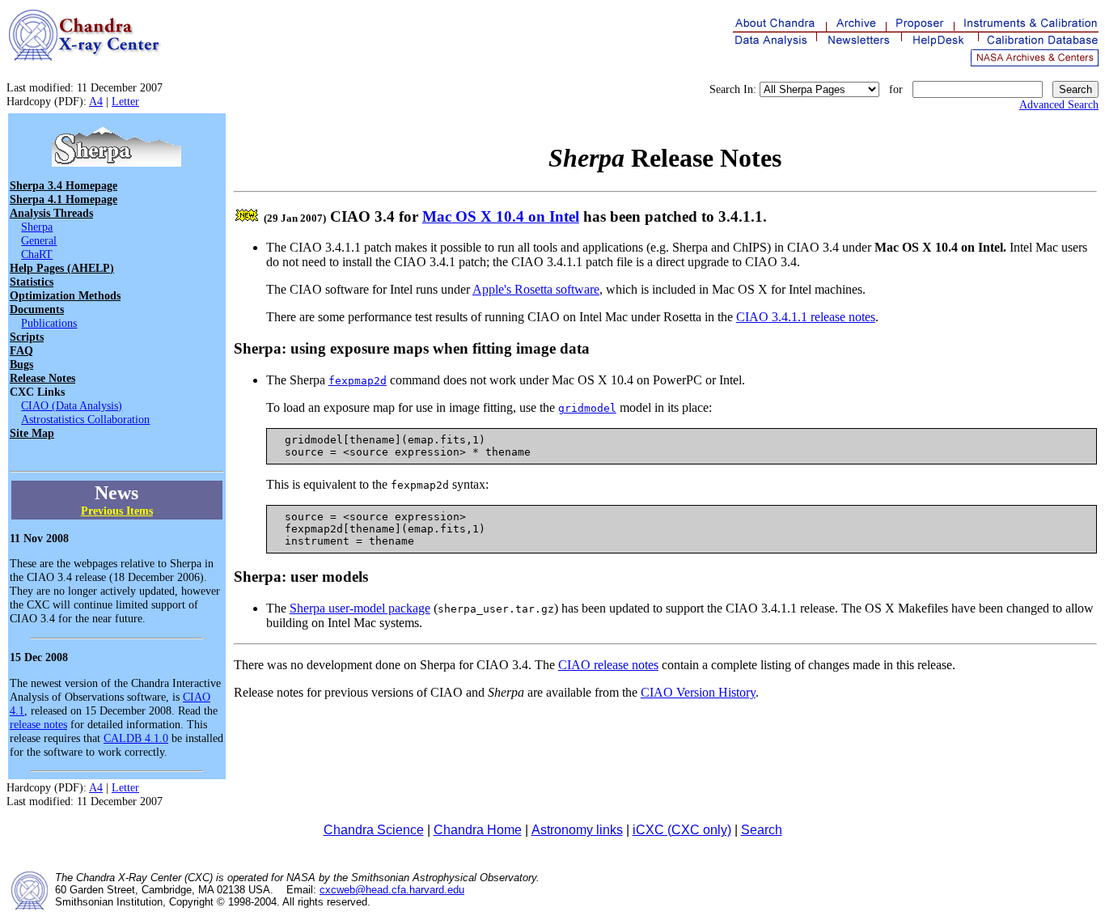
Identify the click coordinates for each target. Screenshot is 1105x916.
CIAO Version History (698, 692)
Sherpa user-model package (360, 608)
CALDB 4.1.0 (136, 738)
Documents (37, 309)
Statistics (31, 281)
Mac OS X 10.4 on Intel (500, 216)
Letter (125, 101)
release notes (38, 724)
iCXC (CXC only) (682, 830)
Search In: (732, 89)
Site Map (32, 432)
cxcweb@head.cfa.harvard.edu (392, 890)
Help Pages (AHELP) (62, 267)
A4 (96, 101)
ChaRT (37, 254)
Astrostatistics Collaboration (85, 419)
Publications (49, 322)
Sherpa (37, 226)
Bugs (21, 364)
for (896, 89)
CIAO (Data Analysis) (71, 405)
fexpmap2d (357, 381)
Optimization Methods (65, 295)
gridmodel (587, 408)
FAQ (21, 350)
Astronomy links (577, 830)
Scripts (27, 336)
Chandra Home (478, 830)
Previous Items (117, 510)
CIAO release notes (608, 665)
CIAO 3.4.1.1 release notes (805, 317)
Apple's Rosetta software (535, 289)
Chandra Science (374, 830)
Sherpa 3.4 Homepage (63, 185)
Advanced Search (1059, 104)
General (39, 240)
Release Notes (42, 377)
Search (761, 830)
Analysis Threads (51, 212)
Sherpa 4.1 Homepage (63, 199)
